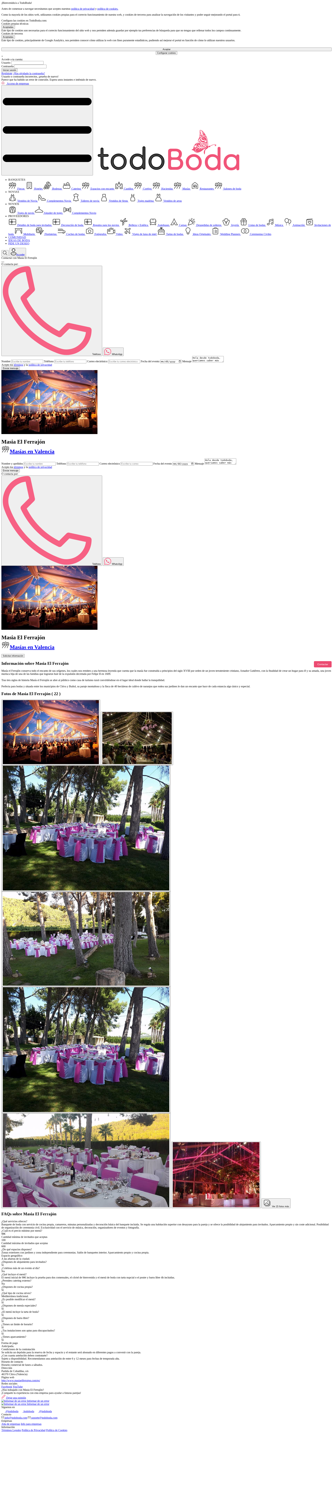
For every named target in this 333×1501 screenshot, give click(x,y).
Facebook (6, 1386)
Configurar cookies (166, 53)
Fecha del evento (150, 361)
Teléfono (49, 361)
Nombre (5, 361)
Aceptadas (8, 27)
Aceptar (166, 49)
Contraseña (7, 66)
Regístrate (6, 73)
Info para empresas (31, 1423)
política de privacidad (83, 8)
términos (18, 364)
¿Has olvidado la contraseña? (29, 73)
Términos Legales (11, 1430)
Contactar (322, 664)
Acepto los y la (26, 364)
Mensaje (186, 361)
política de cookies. (107, 8)
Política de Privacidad (33, 1430)
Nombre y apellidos (12, 463)
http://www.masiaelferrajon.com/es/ (20, 1380)
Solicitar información (13, 656)
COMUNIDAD (17, 237)
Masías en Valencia (32, 451)
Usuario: (6, 62)
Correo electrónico (97, 361)
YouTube (18, 1386)
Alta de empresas (10, 1423)
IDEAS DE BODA (19, 240)
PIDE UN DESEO (18, 243)
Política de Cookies (56, 1430)
